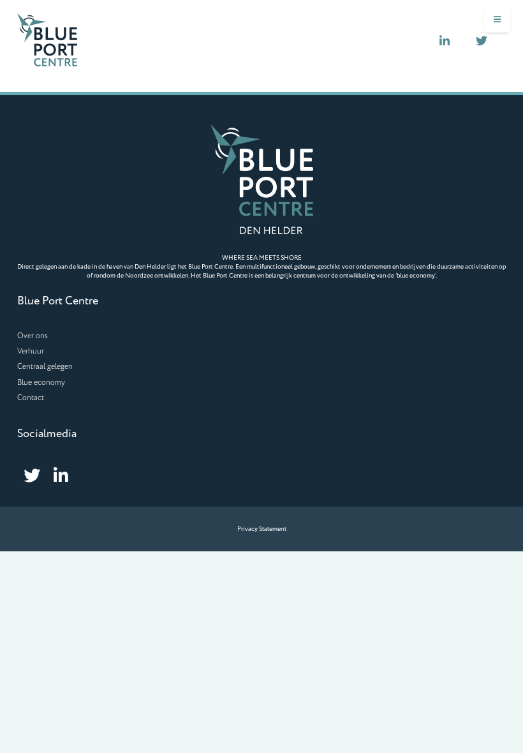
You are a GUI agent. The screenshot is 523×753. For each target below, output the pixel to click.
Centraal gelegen (45, 366)
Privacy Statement (261, 529)
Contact (30, 398)
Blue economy (41, 382)
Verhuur (30, 351)
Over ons (32, 336)
